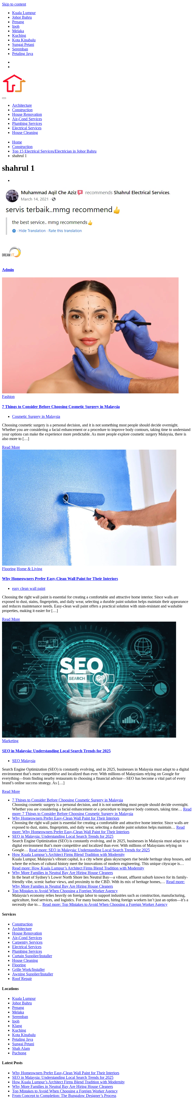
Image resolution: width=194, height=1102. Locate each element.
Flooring (9, 569)
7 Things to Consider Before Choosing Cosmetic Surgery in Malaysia (61, 406)
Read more (101, 811)
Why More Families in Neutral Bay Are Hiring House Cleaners (62, 873)
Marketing (10, 741)
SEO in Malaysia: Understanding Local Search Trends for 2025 (56, 751)
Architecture (22, 105)
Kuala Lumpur (24, 13)
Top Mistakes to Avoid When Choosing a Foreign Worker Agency (65, 891)
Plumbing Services (27, 123)
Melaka (18, 31)
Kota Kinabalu (24, 40)
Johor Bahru (22, 17)
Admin (8, 270)
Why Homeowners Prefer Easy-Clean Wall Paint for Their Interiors (60, 578)
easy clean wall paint (28, 588)
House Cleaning (25, 132)
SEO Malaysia (23, 761)
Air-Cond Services (27, 119)
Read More (11, 447)
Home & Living (29, 569)
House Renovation (27, 114)
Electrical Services (26, 128)
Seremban (20, 49)
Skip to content (14, 4)
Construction (22, 110)
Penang (18, 22)
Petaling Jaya (22, 53)
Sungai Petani (23, 44)
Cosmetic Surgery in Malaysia (36, 416)
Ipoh (15, 26)
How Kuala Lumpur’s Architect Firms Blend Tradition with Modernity (68, 854)
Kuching (19, 35)
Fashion (8, 396)
